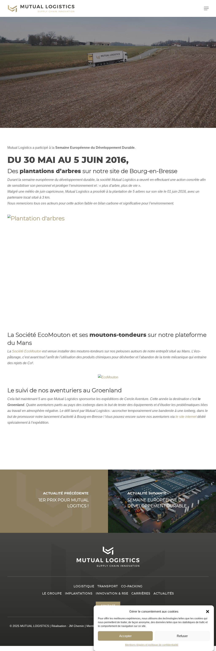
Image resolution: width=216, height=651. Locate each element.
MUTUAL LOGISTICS (34, 626)
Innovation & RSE (112, 593)
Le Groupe (52, 593)
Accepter (125, 636)
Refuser (182, 636)
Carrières (140, 593)
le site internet (186, 416)
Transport (107, 586)
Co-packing (132, 586)
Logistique (84, 586)
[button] (207, 611)
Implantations (79, 593)
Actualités (164, 593)
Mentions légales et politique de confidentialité (151, 644)
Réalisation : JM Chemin (67, 626)
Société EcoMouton (26, 351)
